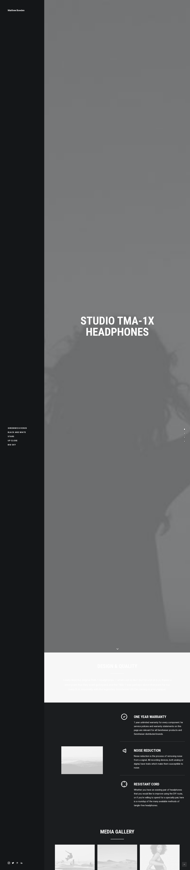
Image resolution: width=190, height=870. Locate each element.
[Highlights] (184, 433)
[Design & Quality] (184, 429)
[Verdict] (184, 441)
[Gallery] (184, 437)
